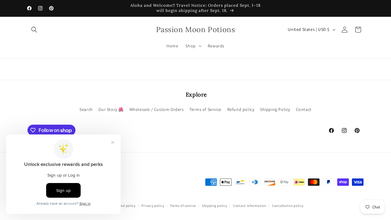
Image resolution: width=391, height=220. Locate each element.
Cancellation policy (287, 206)
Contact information (249, 206)
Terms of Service (205, 109)
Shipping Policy (275, 109)
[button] (34, 29)
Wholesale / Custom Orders (157, 109)
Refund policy (240, 109)
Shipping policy (214, 206)
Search (86, 109)
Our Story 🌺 (111, 109)
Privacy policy (152, 206)
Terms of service (183, 206)
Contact (304, 109)
